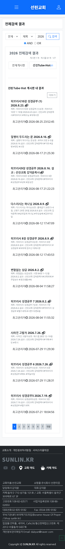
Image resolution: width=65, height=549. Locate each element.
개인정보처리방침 (22, 450)
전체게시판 (18, 65)
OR (38, 43)
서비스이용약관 (41, 450)
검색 (54, 36)
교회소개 (6, 450)
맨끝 (48, 426)
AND (29, 43)
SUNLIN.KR (18, 459)
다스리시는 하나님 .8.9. (28, 204)
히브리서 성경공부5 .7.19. (29, 396)
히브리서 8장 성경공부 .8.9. (30, 238)
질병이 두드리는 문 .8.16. (29, 137)
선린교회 (37, 7)
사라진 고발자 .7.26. (26, 333)
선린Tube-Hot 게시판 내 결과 (26, 88)
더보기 (52, 95)
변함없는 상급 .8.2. (25, 270)
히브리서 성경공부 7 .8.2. (29, 301)
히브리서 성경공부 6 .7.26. (30, 364)
